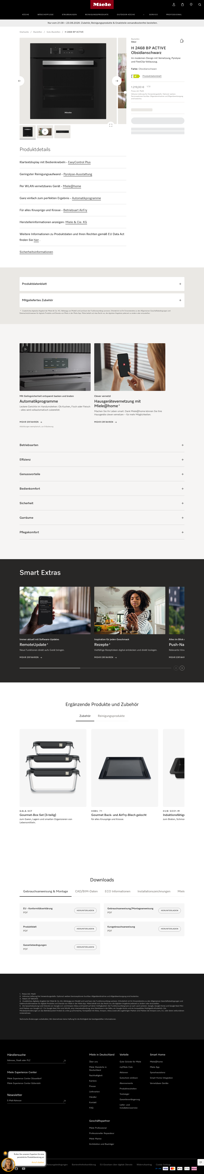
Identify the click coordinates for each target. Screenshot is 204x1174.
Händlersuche (16, 1054)
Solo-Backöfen (53, 32)
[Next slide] (117, 81)
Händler (93, 1097)
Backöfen (37, 32)
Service (153, 15)
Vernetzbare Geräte (159, 1083)
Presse (92, 1086)
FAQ (91, 1108)
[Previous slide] (19, 81)
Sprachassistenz (157, 1073)
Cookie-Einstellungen (176, 1151)
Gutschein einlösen (129, 1078)
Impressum (10, 1171)
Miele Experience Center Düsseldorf (24, 1079)
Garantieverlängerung (130, 1099)
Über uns (93, 1062)
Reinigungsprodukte (97, 15)
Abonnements (126, 1083)
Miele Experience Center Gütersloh (24, 1083)
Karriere (93, 1081)
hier (36, 240)
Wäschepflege (45, 15)
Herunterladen (85, 911)
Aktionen (124, 1073)
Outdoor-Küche (126, 15)
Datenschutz (21, 1171)
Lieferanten (94, 1092)
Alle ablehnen (154, 1151)
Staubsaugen (69, 15)
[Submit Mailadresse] (64, 1101)
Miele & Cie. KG (76, 222)
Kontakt (92, 1102)
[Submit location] (64, 1061)
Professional (174, 15)
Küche (25, 15)
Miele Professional (97, 1128)
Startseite (24, 32)
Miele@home (156, 1062)
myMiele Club (126, 1067)
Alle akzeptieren (134, 1151)
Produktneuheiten (128, 1089)
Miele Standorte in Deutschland (98, 1068)
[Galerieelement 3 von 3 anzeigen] (62, 132)
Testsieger (124, 1094)
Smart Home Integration (161, 1078)
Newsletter (14, 1095)
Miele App (154, 1067)
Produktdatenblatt (152, 76)
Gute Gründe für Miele (130, 1062)
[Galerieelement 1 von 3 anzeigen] (28, 132)
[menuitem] (27, 14)
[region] (73, 81)
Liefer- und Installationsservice (129, 1106)
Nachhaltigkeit (95, 1076)
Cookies (31, 1171)
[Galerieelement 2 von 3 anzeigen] (45, 132)
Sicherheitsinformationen (36, 252)
